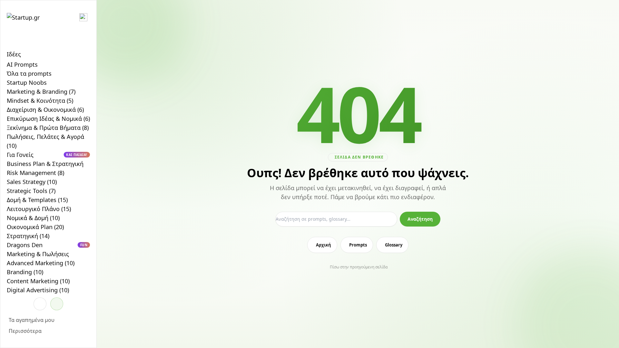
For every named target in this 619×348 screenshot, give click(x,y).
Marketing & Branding (41, 91)
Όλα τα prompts (29, 73)
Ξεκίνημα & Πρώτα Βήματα (48, 127)
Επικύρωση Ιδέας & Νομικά (48, 118)
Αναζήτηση (420, 219)
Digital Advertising (38, 290)
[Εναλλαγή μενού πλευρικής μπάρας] (83, 17)
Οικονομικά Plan (35, 227)
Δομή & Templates (37, 200)
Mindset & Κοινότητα (40, 100)
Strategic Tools (31, 191)
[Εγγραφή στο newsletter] (56, 303)
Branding (25, 272)
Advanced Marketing (40, 263)
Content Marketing (38, 281)
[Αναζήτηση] (40, 303)
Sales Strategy (32, 182)
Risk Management (35, 173)
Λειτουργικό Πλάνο (39, 209)
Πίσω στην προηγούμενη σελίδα (359, 267)
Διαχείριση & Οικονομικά (45, 109)
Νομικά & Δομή (33, 218)
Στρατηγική (28, 236)
